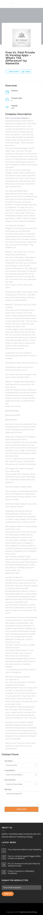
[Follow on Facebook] (17, 906)
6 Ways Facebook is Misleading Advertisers (21, 872)
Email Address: (10, 770)
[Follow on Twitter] (21, 906)
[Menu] (3, 4)
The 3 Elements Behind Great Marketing (24, 849)
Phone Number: (10, 780)
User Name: (9, 761)
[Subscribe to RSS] (25, 906)
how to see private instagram (16, 118)
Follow (27, 71)
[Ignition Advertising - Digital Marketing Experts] (21, 4)
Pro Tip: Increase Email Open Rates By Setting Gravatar (24, 865)
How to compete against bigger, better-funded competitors (24, 857)
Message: (8, 789)
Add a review (14, 71)
